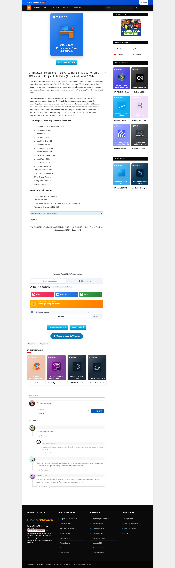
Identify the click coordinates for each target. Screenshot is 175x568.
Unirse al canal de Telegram (68, 336)
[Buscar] (131, 7)
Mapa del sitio (64, 553)
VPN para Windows (97, 553)
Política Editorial (65, 543)
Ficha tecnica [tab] (86, 281)
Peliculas (66, 7)
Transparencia (64, 548)
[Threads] (20, 114)
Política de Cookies (129, 528)
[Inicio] (29, 7)
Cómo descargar (65, 523)
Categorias (55, 7)
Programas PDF (96, 543)
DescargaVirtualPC (37, 564)
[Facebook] (20, 82)
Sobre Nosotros (65, 538)
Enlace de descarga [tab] (50, 281)
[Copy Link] (20, 119)
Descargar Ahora (65, 62)
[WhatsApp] (20, 105)
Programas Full (32, 344)
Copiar (98, 316)
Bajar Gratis (76, 327)
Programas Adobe (97, 523)
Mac (45, 7)
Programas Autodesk (98, 528)
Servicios (77, 7)
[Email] (20, 96)
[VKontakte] (20, 110)
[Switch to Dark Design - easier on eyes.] (137, 7)
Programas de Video (98, 538)
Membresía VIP (65, 533)
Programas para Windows (68, 519)
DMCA (125, 533)
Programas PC (44, 344)
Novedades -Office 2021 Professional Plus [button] (44, 213)
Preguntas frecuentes (67, 528)
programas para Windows (35, 531)
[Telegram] (20, 101)
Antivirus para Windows (99, 548)
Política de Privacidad (130, 523)
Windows (37, 7)
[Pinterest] (20, 92)
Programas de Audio (98, 533)
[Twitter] (20, 87)
